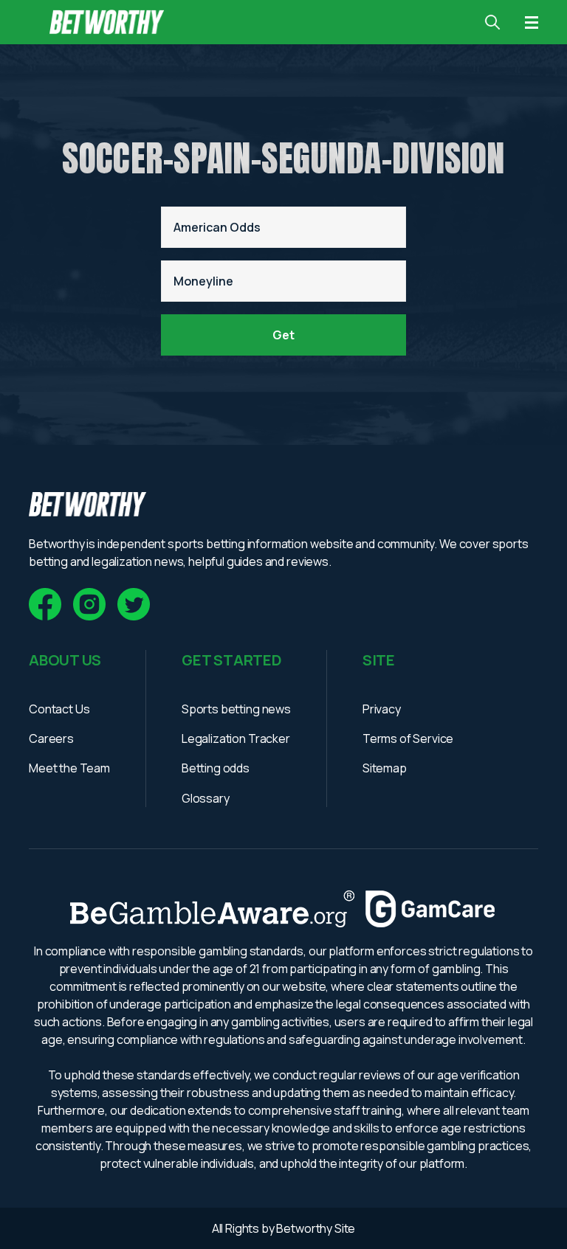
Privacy (381, 709)
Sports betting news (236, 709)
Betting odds (216, 768)
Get (283, 335)
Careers (51, 738)
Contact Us (59, 709)
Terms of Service (407, 738)
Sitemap (384, 768)
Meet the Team (69, 768)
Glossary (206, 798)
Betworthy (305, 1228)
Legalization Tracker (236, 738)
